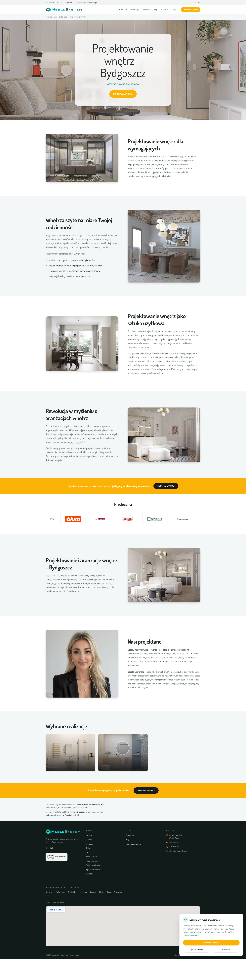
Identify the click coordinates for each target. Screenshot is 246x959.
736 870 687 (68, 2)
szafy (98, 804)
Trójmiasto (118, 892)
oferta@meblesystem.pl (88, 2)
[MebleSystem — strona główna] (64, 10)
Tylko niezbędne (196, 949)
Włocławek (61, 892)
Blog (155, 9)
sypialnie (92, 804)
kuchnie (78, 804)
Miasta (163, 9)
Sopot (109, 892)
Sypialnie (89, 844)
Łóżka (88, 852)
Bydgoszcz (63, 17)
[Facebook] (195, 2)
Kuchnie (89, 835)
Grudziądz (72, 892)
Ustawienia (226, 949)
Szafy (88, 848)
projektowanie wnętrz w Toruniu (58, 815)
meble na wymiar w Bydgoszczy (74, 812)
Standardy (146, 9)
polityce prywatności (191, 935)
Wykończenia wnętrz (94, 869)
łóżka (103, 804)
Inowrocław (82, 892)
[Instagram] (199, 2)
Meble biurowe (91, 856)
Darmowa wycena (191, 9)
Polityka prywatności (134, 844)
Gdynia (101, 892)
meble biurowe (51, 807)
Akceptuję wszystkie (211, 942)
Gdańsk (93, 892)
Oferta (121, 9)
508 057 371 (53, 2)
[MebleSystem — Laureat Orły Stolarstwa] (56, 857)
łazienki (85, 804)
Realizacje (135, 9)
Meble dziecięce (92, 861)
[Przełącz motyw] (174, 9)
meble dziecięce (64, 807)
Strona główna (51, 17)
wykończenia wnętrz (80, 807)
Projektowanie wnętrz (94, 865)
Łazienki (89, 839)
